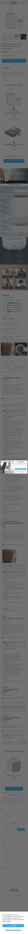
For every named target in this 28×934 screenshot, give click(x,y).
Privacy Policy (6, 921)
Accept (13, 926)
